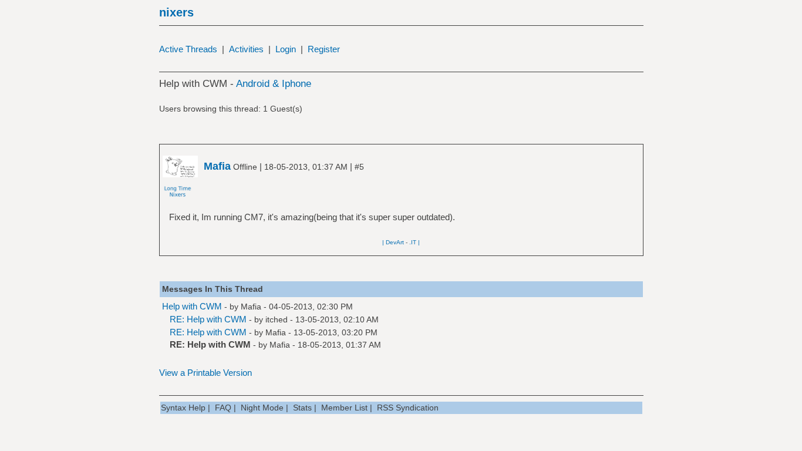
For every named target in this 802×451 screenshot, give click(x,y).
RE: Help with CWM (208, 319)
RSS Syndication (408, 407)
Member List (344, 407)
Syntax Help (183, 407)
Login (285, 49)
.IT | (414, 242)
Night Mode (262, 407)
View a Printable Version (205, 373)
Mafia (251, 306)
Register (324, 49)
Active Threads (188, 49)
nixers (176, 12)
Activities (246, 49)
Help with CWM (192, 306)
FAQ (223, 407)
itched (276, 319)
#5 (359, 166)
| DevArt (393, 242)
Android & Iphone (273, 83)
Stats (302, 407)
